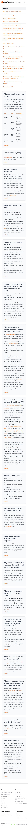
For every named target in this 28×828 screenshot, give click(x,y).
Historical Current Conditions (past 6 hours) (13, 430)
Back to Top (6, 145)
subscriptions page (8, 157)
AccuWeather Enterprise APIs (10, 448)
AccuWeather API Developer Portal (14, 405)
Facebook (18, 824)
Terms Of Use (13, 195)
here (8, 609)
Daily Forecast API (13, 690)
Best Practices (9, 526)
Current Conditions (8, 437)
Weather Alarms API (10, 334)
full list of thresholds (13, 343)
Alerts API (8, 356)
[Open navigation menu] (26, 2)
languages (19, 379)
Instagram (24, 824)
